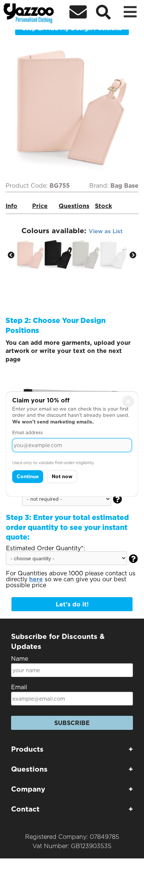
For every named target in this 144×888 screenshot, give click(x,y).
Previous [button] (11, 255)
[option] (30, 254)
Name (19, 658)
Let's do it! (72, 604)
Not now (62, 476)
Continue (28, 476)
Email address (27, 432)
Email (19, 687)
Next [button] (133, 255)
